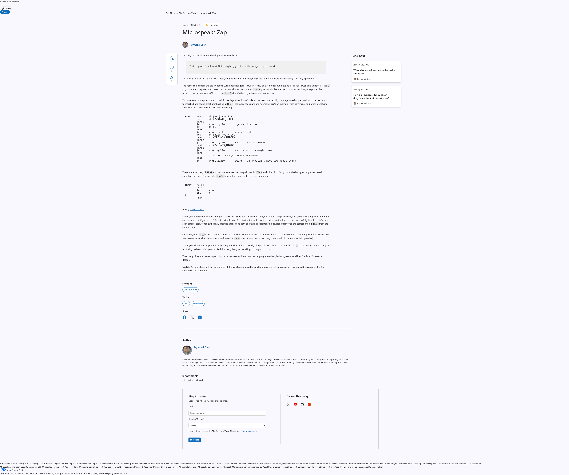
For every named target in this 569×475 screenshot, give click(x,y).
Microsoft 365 (48, 466)
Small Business (121, 466)
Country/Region (196, 419)
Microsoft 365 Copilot (104, 466)
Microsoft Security (20, 466)
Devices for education (319, 463)
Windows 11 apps (147, 463)
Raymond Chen (198, 44)
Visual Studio (268, 466)
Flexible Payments (280, 463)
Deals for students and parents (452, 463)
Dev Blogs (170, 13)
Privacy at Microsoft (321, 466)
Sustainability (377, 466)
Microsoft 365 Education (368, 463)
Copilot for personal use (102, 463)
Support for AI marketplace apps (182, 466)
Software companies (253, 466)
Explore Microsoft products (126, 463)
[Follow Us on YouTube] (295, 405)
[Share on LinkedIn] (200, 317)
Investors (335, 466)
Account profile (162, 463)
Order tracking (222, 463)
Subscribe (194, 439)
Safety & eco (98, 473)
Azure (131, 466)
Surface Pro (5, 463)
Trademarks (87, 473)
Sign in (5, 12)
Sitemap (27, 473)
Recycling (109, 473)
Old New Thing (190, 289)
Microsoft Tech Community (210, 466)
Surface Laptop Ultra (34, 463)
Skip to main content (9, 1)
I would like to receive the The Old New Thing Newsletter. (222, 431)
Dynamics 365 (35, 466)
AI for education (473, 463)
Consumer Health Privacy (11, 473)
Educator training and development (421, 463)
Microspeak (198, 303)
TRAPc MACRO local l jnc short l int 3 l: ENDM (202, 192)
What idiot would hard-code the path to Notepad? (374, 72)
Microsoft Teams (86, 466)
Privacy (51, 473)
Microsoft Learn (160, 466)
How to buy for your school (392, 463)
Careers (278, 466)
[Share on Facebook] (184, 317)
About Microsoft (289, 466)
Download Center (178, 463)
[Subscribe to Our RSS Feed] (309, 405)
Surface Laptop (17, 463)
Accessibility (365, 466)
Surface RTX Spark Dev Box (56, 463)
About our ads (120, 473)
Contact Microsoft (39, 473)
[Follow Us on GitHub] (302, 405)
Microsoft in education (298, 463)
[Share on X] (192, 317)
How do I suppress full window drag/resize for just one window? (371, 96)
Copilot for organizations (80, 463)
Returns (211, 463)
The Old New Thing (187, 13)
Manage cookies (62, 473)
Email (191, 406)
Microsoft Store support (197, 463)
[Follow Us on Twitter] (288, 405)
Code (186, 303)
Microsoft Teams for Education (342, 463)
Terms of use (76, 473)
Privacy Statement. (248, 431)
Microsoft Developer (143, 466)
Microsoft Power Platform (67, 466)
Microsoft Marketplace (233, 466)
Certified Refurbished (239, 463)
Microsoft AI (5, 466)
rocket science (197, 209)
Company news (304, 466)
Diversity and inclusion (349, 466)
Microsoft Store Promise (260, 463)
